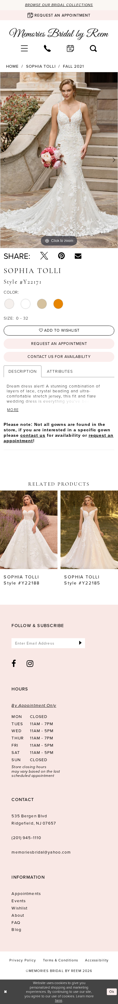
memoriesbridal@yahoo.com (41, 852)
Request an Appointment (59, 343)
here (58, 1000)
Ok (111, 991)
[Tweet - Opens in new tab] (44, 256)
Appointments (26, 893)
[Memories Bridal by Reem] (59, 34)
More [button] (13, 410)
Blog (16, 929)
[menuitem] (24, 48)
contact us (32, 435)
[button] (24, 48)
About (17, 915)
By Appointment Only (33, 705)
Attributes (60, 371)
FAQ (15, 922)
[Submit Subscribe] (80, 643)
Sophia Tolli (40, 66)
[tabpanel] (59, 160)
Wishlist (19, 908)
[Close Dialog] (5, 992)
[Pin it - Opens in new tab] (61, 256)
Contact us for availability (59, 356)
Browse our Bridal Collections (59, 5)
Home (12, 66)
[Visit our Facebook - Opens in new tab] (13, 664)
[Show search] (93, 48)
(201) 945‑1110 (26, 837)
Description (22, 371)
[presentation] (28, 530)
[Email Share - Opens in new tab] (78, 256)
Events (18, 900)
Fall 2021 (73, 66)
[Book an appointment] (70, 48)
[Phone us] (47, 48)
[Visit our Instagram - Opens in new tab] (30, 664)
